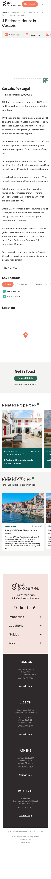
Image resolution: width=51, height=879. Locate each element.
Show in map (25, 686)
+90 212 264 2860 (25, 808)
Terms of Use (25, 840)
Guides (25, 634)
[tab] (12, 78)
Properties (14, 12)
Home (4, 12)
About (25, 643)
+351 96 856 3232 (25, 726)
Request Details (25, 378)
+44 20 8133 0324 (25, 595)
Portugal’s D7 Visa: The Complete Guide (21, 532)
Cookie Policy (25, 843)
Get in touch (29, 4)
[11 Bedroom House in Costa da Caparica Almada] (22, 429)
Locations (25, 626)
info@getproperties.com (25, 598)
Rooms (8, 284)
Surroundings (22, 284)
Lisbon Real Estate (30, 12)
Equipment (39, 284)
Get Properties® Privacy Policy (25, 837)
